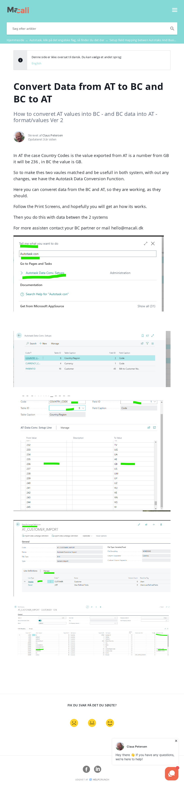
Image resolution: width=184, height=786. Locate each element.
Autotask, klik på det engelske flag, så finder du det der (68, 40)
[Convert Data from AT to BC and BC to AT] (18, 12)
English (36, 63)
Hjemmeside (17, 40)
